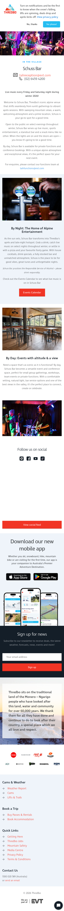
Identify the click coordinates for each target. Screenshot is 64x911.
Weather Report (16, 788)
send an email (12, 880)
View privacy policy (47, 17)
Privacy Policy (15, 854)
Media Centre (15, 850)
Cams (10, 793)
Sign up (32, 667)
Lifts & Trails (14, 797)
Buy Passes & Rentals (19, 814)
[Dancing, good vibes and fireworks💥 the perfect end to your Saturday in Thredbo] (27, 490)
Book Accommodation (20, 819)
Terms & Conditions (19, 859)
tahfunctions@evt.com (32, 168)
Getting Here (15, 836)
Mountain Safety (17, 845)
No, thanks (32, 24)
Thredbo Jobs (15, 841)
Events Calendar (32, 292)
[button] (58, 418)
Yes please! (51, 24)
